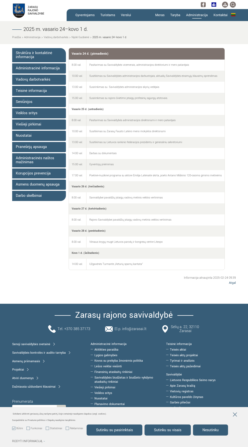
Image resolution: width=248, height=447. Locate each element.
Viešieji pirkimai (28, 124)
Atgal (232, 283)
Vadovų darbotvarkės (56, 37)
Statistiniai (56, 428)
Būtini (19, 428)
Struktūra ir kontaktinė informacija (34, 55)
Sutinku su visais (167, 430)
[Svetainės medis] (225, 5)
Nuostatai (24, 136)
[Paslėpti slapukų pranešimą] (235, 415)
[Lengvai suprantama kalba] (214, 4)
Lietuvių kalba (233, 15)
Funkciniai (36, 428)
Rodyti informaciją (27, 441)
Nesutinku (210, 430)
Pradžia (16, 37)
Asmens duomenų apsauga (38, 184)
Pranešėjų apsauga (31, 147)
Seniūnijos (24, 102)
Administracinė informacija (38, 68)
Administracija (32, 37)
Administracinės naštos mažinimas (35, 160)
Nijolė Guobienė (80, 37)
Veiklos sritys (26, 113)
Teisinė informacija (31, 91)
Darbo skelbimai (29, 196)
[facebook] (203, 4)
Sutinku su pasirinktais (114, 430)
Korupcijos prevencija (33, 173)
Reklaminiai (76, 428)
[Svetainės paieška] (233, 5)
